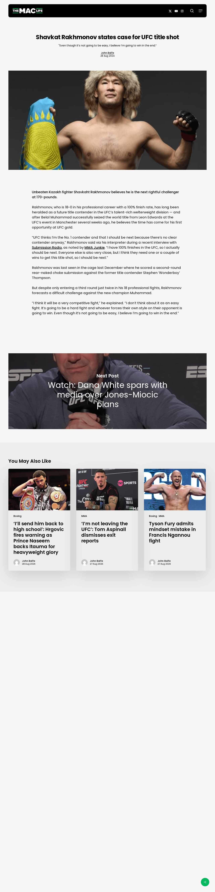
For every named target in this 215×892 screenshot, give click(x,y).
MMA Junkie (94, 247)
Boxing (17, 516)
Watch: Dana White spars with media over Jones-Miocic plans (107, 391)
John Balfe (107, 52)
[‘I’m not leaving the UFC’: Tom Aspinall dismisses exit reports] (107, 520)
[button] (200, 10)
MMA (84, 516)
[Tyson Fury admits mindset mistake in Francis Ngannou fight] (175, 520)
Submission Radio (47, 247)
